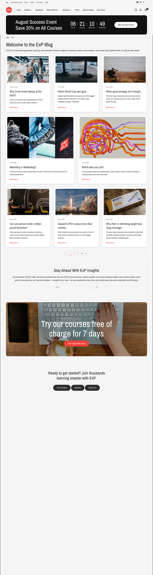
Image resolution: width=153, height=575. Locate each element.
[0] (145, 10)
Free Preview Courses (16, 2)
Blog (7, 2)
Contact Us (92, 387)
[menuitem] (7, 2)
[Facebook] (137, 2)
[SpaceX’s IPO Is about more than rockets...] (76, 202)
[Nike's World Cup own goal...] (76, 69)
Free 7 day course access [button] (76, 343)
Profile (46, 2)
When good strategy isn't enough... (124, 91)
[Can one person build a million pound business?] (28, 202)
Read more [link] (13, 107)
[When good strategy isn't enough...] (125, 69)
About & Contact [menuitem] (88, 10)
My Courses (39, 2)
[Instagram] (140, 2)
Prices (26, 2)
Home (7, 37)
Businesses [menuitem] (39, 10)
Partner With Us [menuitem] (52, 10)
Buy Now (78, 387)
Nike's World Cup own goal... (73, 91)
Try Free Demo (62, 387)
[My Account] (140, 10)
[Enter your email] (96, 287)
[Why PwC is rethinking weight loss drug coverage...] (125, 202)
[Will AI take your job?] (113, 137)
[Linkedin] (143, 2)
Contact (32, 2)
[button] (126, 25)
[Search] (136, 10)
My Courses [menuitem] (101, 10)
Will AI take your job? (93, 167)
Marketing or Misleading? (23, 167)
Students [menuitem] (27, 10)
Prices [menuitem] (77, 10)
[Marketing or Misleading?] (40, 137)
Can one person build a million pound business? (25, 226)
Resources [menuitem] (66, 10)
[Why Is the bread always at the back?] (28, 69)
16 (82, 253)
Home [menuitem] (19, 10)
